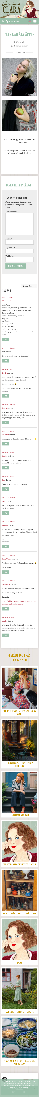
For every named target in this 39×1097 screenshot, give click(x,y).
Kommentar (11, 212)
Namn (8, 239)
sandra (4, 621)
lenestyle (5, 435)
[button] (13, 21)
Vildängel (5, 525)
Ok (19, 1092)
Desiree (5, 408)
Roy (3, 480)
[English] (29, 21)
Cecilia (4, 456)
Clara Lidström (8, 301)
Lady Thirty (6, 559)
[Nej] (34, 1088)
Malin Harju (7, 584)
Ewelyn (5, 373)
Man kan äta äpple (19, 35)
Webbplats (9, 256)
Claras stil (20, 42)
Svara (6, 340)
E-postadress (11, 247)
